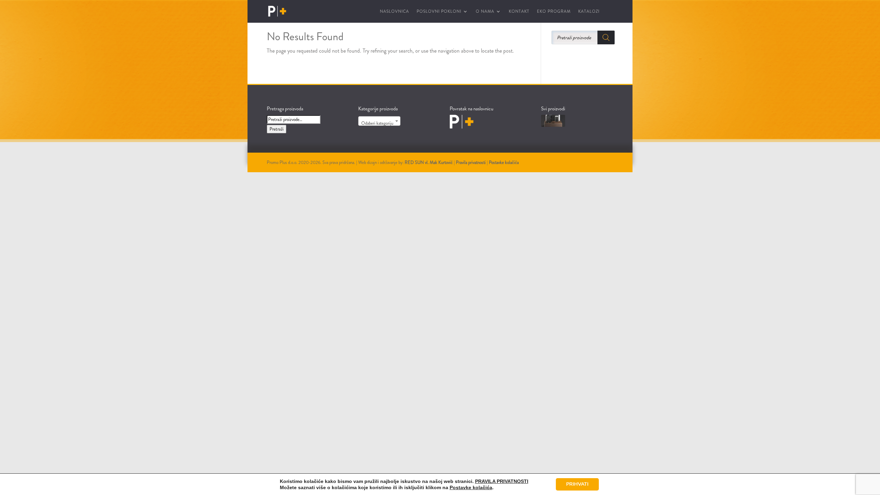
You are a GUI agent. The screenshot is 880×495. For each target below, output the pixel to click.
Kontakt (519, 11)
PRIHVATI (577, 484)
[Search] (606, 37)
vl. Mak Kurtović (439, 162)
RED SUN (414, 162)
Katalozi (589, 11)
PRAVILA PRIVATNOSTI (501, 481)
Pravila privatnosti (471, 162)
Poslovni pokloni (439, 11)
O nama (485, 11)
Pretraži (277, 129)
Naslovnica (394, 11)
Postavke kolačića (504, 162)
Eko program (554, 11)
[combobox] (379, 121)
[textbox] (379, 124)
